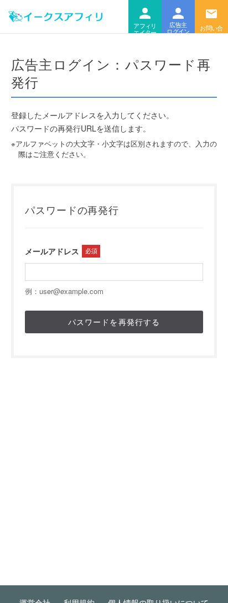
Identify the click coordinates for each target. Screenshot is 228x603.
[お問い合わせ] (211, 16)
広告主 (178, 16)
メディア (145, 16)
